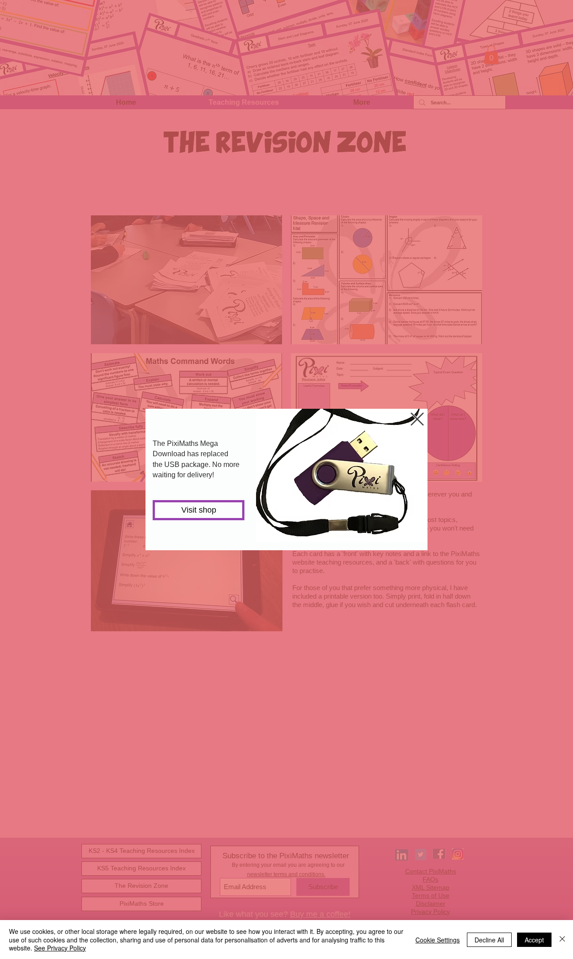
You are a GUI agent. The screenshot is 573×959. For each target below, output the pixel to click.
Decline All (489, 939)
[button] (417, 419)
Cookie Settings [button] (437, 939)
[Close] (562, 939)
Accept (534, 939)
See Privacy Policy (60, 947)
